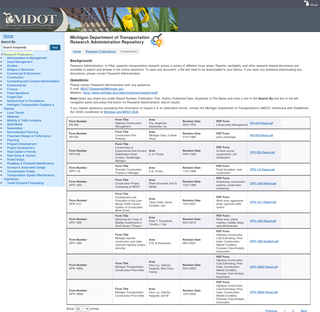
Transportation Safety (21, 171)
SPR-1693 (75, 243)
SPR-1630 (75, 222)
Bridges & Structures (20, 69)
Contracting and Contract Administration (33, 81)
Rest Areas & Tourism (21, 155)
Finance (12, 89)
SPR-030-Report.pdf (262, 152)
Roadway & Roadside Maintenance (30, 163)
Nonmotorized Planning (22, 132)
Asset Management (19, 62)
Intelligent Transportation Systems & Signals (29, 106)
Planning (13, 140)
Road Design (15, 159)
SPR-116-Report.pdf (262, 169)
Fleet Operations (18, 93)
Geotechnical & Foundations (25, 101)
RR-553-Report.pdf (261, 135)
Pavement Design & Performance (29, 136)
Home (8, 35)
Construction (15, 77)
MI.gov (314, 4)
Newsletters (15, 128)
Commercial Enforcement (23, 73)
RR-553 (74, 137)
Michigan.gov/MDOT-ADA (121, 111)
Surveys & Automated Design (26, 167)
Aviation (12, 65)
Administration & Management (27, 58)
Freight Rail (14, 97)
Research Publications (18, 54)
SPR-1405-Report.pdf (263, 183)
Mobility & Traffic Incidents (24, 120)
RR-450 (74, 125)
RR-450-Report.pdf (261, 123)
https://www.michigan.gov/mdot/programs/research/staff (120, 92)
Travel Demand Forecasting (25, 183)
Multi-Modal (14, 124)
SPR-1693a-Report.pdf (264, 267)
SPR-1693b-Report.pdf (264, 292)
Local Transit (15, 112)
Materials (13, 116)
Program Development (22, 144)
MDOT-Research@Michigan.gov (102, 88)
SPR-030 (74, 154)
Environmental (16, 85)
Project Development (21, 148)
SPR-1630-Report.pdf (263, 221)
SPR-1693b (76, 294)
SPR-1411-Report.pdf (263, 202)
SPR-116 (74, 171)
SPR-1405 (75, 185)
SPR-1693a (76, 268)
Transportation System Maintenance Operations (29, 177)
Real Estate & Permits (21, 151)
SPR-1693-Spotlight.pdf (264, 241)
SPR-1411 (75, 204)
